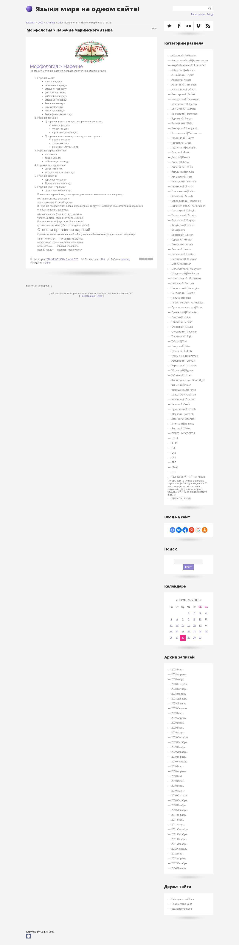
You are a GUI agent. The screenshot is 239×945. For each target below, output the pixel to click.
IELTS (174, 443)
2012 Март (177, 853)
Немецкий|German (182, 283)
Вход (210, 14)
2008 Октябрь (179, 689)
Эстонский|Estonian (183, 418)
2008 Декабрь (179, 698)
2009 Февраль (179, 708)
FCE (173, 447)
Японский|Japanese (182, 423)
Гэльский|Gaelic (180, 152)
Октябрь (50, 22)
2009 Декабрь (179, 752)
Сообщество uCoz (181, 904)
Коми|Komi (178, 230)
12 (171, 625)
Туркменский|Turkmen (184, 355)
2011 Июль (177, 819)
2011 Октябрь (179, 834)
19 (171, 631)
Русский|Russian (181, 317)
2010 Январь (178, 756)
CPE (173, 457)
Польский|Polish (181, 297)
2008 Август (178, 679)
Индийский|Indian (182, 167)
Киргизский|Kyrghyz (183, 220)
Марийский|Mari (181, 263)
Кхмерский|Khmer (182, 244)
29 (188, 638)
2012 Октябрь (179, 863)
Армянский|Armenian (184, 84)
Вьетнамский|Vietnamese (186, 133)
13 (177, 625)
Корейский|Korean (182, 234)
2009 (40, 22)
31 (200, 638)
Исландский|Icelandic (183, 181)
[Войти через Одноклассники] (204, 530)
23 (194, 631)
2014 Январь (178, 868)
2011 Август (178, 824)
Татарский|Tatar (180, 346)
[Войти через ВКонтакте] (179, 530)
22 (188, 631)
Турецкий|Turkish (181, 351)
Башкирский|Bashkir (183, 94)
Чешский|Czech (180, 404)
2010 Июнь (177, 781)
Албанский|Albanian (183, 70)
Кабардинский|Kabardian (186, 200)
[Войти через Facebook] (185, 530)
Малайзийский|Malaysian (186, 268)
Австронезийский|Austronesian (189, 60)
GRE (173, 462)
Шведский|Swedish (182, 414)
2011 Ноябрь (178, 839)
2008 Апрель (178, 674)
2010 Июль (177, 785)
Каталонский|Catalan (183, 215)
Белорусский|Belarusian (185, 99)
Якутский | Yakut (181, 428)
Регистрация (198, 14)
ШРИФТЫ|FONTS (181, 498)
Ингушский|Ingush (182, 171)
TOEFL (175, 438)
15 (188, 625)
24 (200, 631)
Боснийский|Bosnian (183, 108)
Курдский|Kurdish (181, 239)
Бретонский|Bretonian (184, 113)
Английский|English (182, 75)
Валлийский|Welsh (182, 123)
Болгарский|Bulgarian (184, 104)
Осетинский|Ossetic (183, 293)
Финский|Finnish (181, 385)
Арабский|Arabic (181, 79)
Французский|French (183, 389)
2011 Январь (178, 814)
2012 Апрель (178, 858)
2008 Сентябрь (179, 684)
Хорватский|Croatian (183, 394)
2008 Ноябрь (178, 693)
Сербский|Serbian (181, 322)
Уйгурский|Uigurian (182, 370)
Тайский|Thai (179, 341)
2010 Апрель (178, 771)
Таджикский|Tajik (181, 336)
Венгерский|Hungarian (184, 128)
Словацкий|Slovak (182, 326)
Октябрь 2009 (188, 600)
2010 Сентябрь (179, 795)
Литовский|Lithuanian (184, 259)
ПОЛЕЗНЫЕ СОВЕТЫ (183, 433)
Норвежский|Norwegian (185, 288)
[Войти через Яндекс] (191, 530)
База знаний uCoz (181, 908)
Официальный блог (182, 899)
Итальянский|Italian (183, 191)
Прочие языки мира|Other (187, 307)
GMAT (174, 467)
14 (182, 625)
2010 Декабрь (179, 810)
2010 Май (176, 776)
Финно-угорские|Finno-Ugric (188, 380)
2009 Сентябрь (179, 737)
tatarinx (126, 259)
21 (182, 631)
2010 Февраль (179, 761)
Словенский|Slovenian (184, 331)
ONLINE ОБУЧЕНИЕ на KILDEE (62, 259)
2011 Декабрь (179, 844)
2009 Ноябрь (178, 747)
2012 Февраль (179, 848)
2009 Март (177, 713)
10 (200, 619)
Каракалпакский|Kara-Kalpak (188, 205)
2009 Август (178, 732)
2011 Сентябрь (179, 829)
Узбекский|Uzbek (181, 375)
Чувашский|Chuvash (183, 409)
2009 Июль (177, 727)
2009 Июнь (177, 722)
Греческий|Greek (181, 142)
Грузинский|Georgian (183, 147)
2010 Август (178, 790)
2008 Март (177, 669)
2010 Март (177, 766)
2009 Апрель (178, 718)
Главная (30, 22)
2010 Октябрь (179, 800)
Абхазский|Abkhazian (183, 55)
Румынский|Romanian (184, 312)
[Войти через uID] (172, 530)
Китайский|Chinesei (182, 225)
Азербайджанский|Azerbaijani (188, 65)
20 (177, 631)
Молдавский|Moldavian (185, 273)
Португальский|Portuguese (187, 302)
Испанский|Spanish (182, 186)
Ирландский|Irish (181, 176)
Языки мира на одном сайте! (87, 8)
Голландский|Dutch (182, 138)
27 (177, 638)
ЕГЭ (173, 472)
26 (171, 638)
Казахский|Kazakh (182, 196)
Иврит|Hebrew (180, 162)
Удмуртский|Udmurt (183, 360)
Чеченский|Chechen (183, 399)
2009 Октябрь (179, 742)
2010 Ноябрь (178, 805)
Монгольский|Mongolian (186, 278)
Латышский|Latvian (183, 254)
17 (200, 625)
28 (59, 22)
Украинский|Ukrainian (184, 365)
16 (194, 625)
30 (194, 638)
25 (206, 631)
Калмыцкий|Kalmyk (183, 210)
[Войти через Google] (198, 530)
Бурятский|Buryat (181, 118)
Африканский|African (183, 89)
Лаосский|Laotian (181, 249)
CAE (173, 452)
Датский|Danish (180, 157)
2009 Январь (178, 703)
